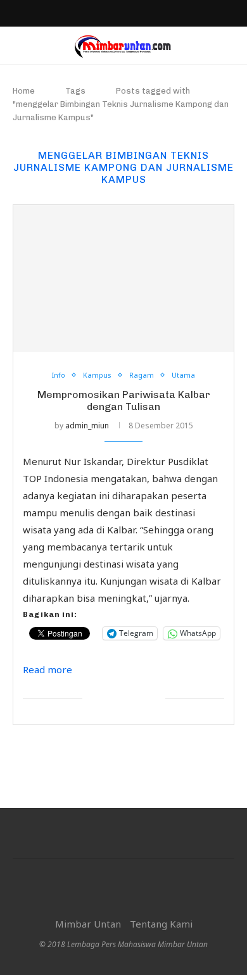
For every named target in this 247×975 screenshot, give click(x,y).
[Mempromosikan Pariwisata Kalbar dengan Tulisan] (123, 278)
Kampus (97, 375)
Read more (47, 669)
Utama (183, 375)
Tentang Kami (161, 923)
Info (58, 375)
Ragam (141, 375)
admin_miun (87, 425)
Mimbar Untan (88, 923)
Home (24, 91)
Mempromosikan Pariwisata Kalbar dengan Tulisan (123, 400)
